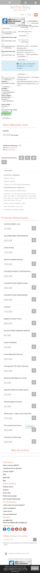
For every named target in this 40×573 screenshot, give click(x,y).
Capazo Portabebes (10, 342)
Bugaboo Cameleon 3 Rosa (12, 319)
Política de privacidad (9, 496)
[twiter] (9, 529)
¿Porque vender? (8, 471)
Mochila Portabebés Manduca (13, 259)
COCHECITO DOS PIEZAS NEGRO (16, 295)
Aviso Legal (6, 493)
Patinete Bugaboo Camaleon (13, 402)
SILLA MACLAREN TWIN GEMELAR (16, 236)
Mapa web (6, 477)
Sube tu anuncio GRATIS (11, 465)
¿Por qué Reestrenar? (10, 514)
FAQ (4, 474)
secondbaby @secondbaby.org (17, 522)
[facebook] (5, 529)
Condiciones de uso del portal (12, 468)
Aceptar (35, 568)
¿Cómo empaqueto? (9, 508)
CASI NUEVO (12, 148)
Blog (29, 15)
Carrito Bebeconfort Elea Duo (13, 354)
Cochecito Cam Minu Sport (12, 437)
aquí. (18, 571)
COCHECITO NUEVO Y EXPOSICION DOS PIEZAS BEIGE (18, 271)
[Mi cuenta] (35, 2)
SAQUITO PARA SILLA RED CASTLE (16, 390)
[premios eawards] (20, 563)
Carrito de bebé (9, 248)
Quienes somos (8, 487)
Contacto (6, 490)
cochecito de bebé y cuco (12, 224)
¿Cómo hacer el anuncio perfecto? (14, 505)
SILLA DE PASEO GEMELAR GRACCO (17, 330)
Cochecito (7, 307)
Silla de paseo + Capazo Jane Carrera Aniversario (18, 413)
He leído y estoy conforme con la (20, 544)
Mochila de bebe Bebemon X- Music (15, 378)
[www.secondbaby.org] (20, 8)
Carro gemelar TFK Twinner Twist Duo (16, 366)
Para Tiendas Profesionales (11, 499)
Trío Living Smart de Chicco (13, 425)
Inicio (22, 15)
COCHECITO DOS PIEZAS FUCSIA (16, 283)
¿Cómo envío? (7, 511)
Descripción (8, 170)
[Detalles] (34, 228)
